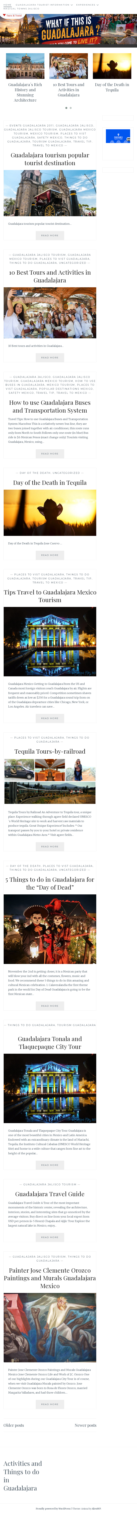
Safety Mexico (50, 137)
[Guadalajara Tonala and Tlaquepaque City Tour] (50, 1122)
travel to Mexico (48, 145)
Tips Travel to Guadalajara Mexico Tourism (50, 596)
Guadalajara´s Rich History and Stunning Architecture (25, 92)
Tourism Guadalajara (51, 141)
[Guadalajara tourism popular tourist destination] (50, 215)
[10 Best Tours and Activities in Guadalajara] (50, 337)
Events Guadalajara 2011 (32, 125)
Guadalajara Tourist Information (43, 5)
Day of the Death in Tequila (112, 87)
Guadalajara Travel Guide (50, 1194)
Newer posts (85, 1425)
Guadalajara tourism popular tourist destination (50, 159)
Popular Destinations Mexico (66, 388)
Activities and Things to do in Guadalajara (23, 1475)
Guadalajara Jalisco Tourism (30, 129)
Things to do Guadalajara (33, 262)
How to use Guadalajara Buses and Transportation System (50, 406)
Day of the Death (35, 472)
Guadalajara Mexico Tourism (47, 381)
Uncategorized (73, 262)
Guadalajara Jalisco (74, 125)
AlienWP (96, 1508)
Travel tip (82, 141)
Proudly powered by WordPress (53, 1508)
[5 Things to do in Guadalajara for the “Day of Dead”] (50, 963)
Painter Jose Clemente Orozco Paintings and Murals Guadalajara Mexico (50, 1278)
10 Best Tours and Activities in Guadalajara (68, 89)
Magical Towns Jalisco (22, 8)
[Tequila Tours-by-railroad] (50, 803)
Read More (52, 237)
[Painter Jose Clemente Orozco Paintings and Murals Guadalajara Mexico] (50, 1361)
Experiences (85, 5)
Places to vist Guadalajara (65, 258)
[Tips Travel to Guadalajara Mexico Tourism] (50, 675)
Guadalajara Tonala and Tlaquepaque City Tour (50, 1042)
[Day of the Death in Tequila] (50, 535)
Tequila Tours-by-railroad (50, 751)
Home (8, 5)
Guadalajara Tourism (68, 26)
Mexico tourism (44, 133)
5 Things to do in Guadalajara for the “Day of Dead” (50, 883)
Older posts (14, 1425)
